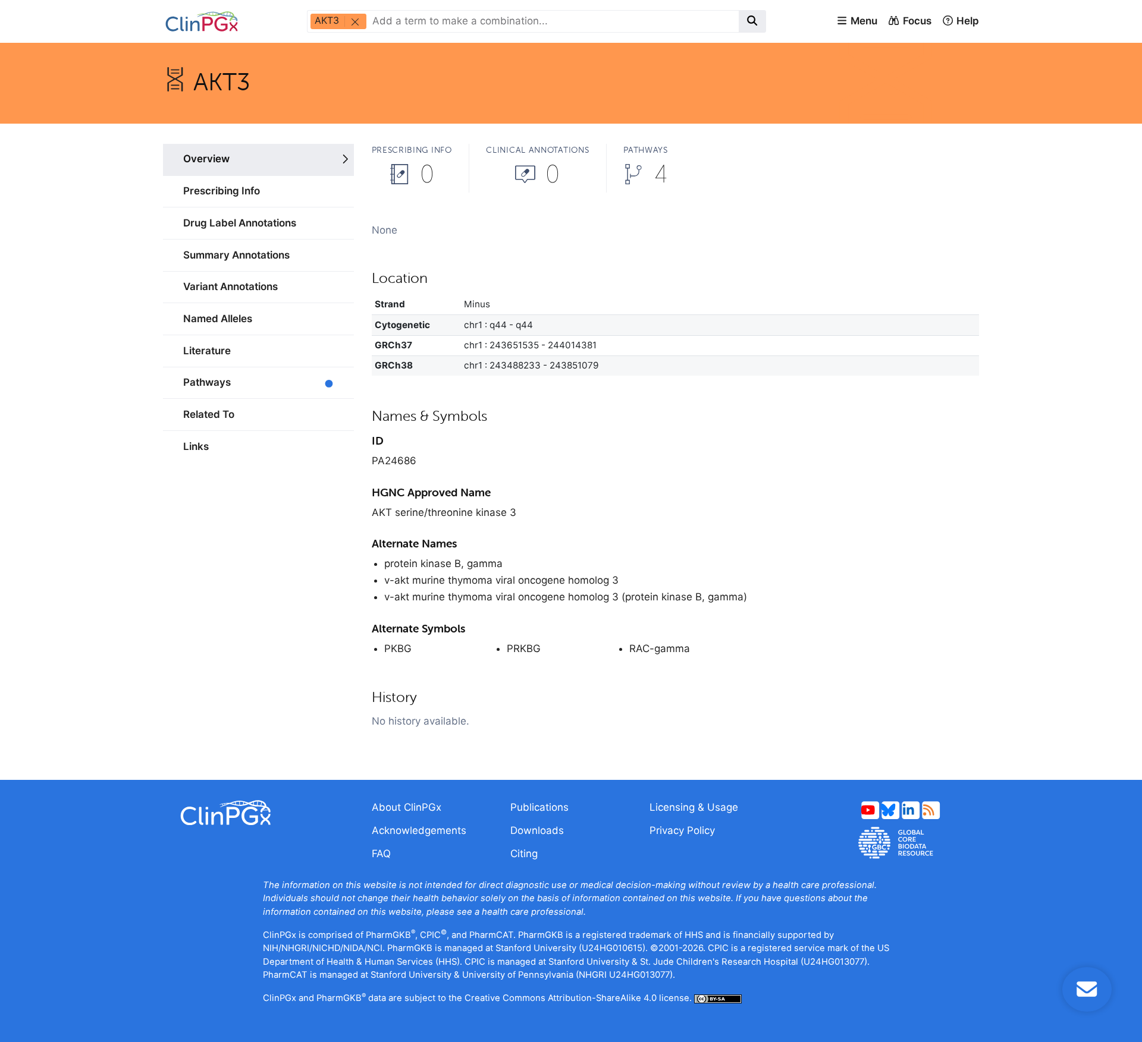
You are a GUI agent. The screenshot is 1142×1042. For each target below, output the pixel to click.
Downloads (537, 830)
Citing (524, 854)
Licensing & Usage (694, 807)
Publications (539, 807)
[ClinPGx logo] (258, 813)
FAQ (381, 854)
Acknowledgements (419, 830)
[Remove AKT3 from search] (354, 21)
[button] (857, 21)
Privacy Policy (682, 830)
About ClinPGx (406, 807)
